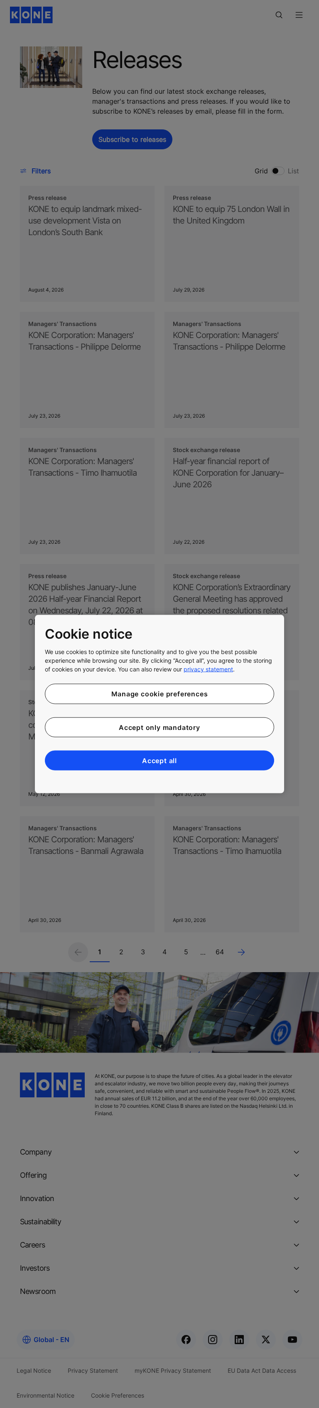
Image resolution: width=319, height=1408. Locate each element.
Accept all (159, 760)
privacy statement (208, 669)
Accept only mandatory (159, 727)
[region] (159, 704)
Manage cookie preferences (159, 694)
